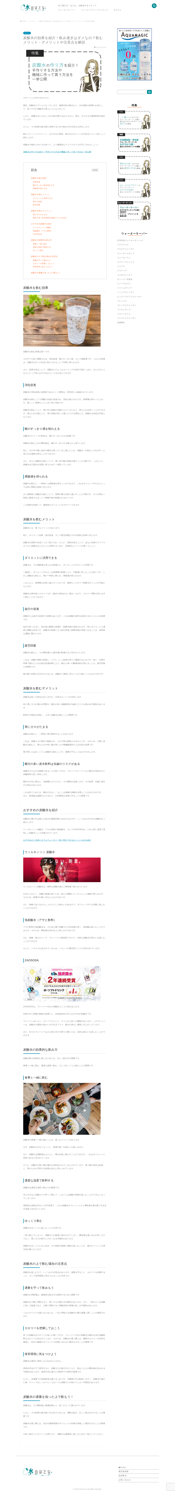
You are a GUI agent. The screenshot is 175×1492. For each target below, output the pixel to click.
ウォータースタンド (125, 253)
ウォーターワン (124, 258)
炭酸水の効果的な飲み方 (41, 240)
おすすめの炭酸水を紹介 (41, 224)
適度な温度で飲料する (42, 247)
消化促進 (36, 182)
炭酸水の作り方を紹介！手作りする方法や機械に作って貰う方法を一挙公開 (57, 152)
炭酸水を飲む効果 (38, 178)
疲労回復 (36, 205)
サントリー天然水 (124, 279)
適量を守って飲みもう (42, 260)
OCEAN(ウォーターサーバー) (130, 240)
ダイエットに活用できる (43, 198)
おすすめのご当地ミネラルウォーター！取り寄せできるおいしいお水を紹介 (57, 840)
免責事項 (122, 1476)
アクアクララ (123, 245)
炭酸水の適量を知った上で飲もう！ (46, 273)
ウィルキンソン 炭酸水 (42, 227)
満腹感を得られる (40, 188)
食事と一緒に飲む (40, 244)
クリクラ (121, 266)
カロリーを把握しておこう (43, 263)
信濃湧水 (121, 322)
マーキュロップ (124, 309)
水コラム (117, 10)
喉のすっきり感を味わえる (43, 185)
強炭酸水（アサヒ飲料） (43, 231)
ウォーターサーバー (66, 10)
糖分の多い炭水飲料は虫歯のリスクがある (50, 218)
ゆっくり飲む (38, 250)
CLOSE (95, 170)
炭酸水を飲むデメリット (41, 211)
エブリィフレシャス (125, 262)
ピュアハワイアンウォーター (129, 297)
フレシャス (122, 301)
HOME (123, 1467)
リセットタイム (124, 314)
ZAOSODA (37, 234)
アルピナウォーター (125, 249)
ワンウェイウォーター (126, 318)
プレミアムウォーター (126, 305)
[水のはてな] (33, 14)
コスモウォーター (124, 275)
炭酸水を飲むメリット (40, 194)
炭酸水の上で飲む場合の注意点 (44, 256)
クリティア (122, 271)
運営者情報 (123, 1471)
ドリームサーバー (124, 288)
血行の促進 (37, 201)
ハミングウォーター (125, 292)
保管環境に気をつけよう (43, 267)
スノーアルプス (124, 284)
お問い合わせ (124, 1480)
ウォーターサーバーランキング (94, 10)
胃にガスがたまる (40, 214)
